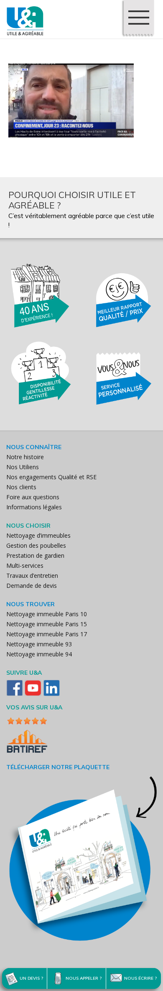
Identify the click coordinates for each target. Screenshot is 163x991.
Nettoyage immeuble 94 (39, 654)
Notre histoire (25, 457)
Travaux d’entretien (32, 575)
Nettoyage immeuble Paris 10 (46, 614)
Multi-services (24, 565)
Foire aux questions (32, 497)
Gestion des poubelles (36, 545)
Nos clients (21, 487)
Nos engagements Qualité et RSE (51, 477)
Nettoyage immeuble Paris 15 (46, 624)
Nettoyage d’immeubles (38, 535)
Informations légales (34, 507)
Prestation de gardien (35, 555)
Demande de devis (31, 586)
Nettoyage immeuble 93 (39, 644)
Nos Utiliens (22, 467)
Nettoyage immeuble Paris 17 (46, 634)
